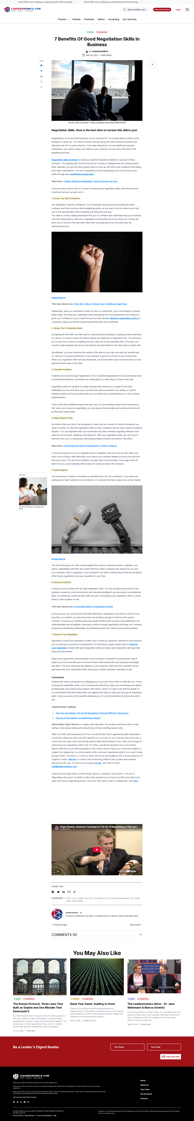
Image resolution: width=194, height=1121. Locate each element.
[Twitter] (17, 1102)
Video (132, 999)
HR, (132, 898)
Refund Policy (30, 1115)
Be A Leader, (78, 898)
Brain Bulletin (77, 901)
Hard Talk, (89, 898)
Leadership (102, 32)
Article (90, 32)
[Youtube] (25, 1102)
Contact (144, 1098)
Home (143, 1080)
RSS (55, 1115)
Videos (101, 19)
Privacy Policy (18, 1115)
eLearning (113, 19)
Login (178, 9)
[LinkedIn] (21, 1102)
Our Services (130, 19)
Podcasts (89, 19)
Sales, (69, 901)
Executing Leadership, (120, 898)
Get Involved (146, 1094)
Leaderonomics (100, 51)
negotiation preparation (82, 174)
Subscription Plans (162, 9)
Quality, (137, 898)
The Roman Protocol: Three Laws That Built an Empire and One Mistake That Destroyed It (38, 1007)
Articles (76, 19)
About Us (144, 1085)
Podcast (76, 999)
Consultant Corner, (102, 898)
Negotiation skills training (64, 160)
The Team (144, 1089)
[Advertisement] (97, 804)
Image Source (58, 297)
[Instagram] (28, 1102)
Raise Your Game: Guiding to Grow (92, 1003)
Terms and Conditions (44, 1115)
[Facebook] (14, 1102)
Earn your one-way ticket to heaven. (25, 1097)
